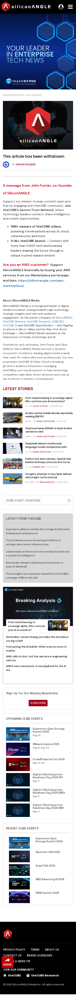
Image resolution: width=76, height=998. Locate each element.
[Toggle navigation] (70, 7)
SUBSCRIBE (38, 703)
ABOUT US (52, 950)
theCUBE (14, 975)
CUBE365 (58, 321)
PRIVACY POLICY (14, 950)
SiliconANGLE (63, 317)
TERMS (35, 950)
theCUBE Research (38, 321)
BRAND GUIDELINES (39, 955)
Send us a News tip (16, 961)
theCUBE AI (10, 325)
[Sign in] (61, 7)
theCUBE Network (14, 321)
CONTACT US (12, 955)
